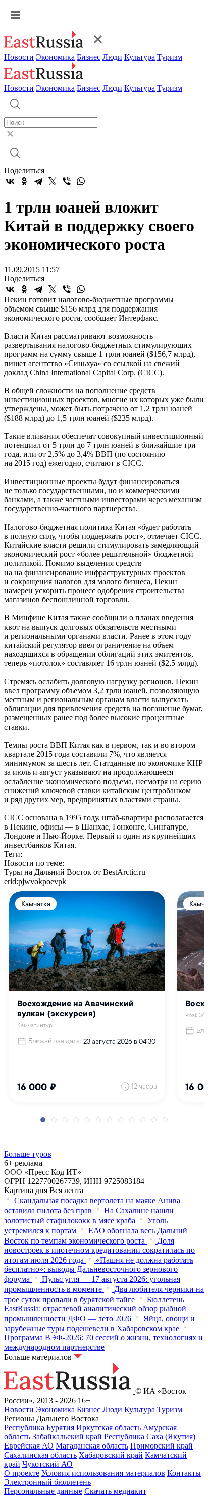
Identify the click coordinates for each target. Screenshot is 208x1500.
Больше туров (27, 1154)
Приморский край (161, 1445)
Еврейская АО (29, 1445)
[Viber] (67, 181)
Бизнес (88, 57)
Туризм (169, 57)
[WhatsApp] (81, 181)
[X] (52, 181)
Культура (139, 57)
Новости (19, 57)
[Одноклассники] (24, 181)
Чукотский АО (47, 1464)
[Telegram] (38, 181)
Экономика (55, 57)
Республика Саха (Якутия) (149, 1436)
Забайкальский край (67, 1436)
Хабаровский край (111, 1455)
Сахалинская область (40, 1455)
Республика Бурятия (39, 1427)
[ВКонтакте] (10, 181)
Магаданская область (92, 1445)
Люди (112, 57)
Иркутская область (108, 1427)
